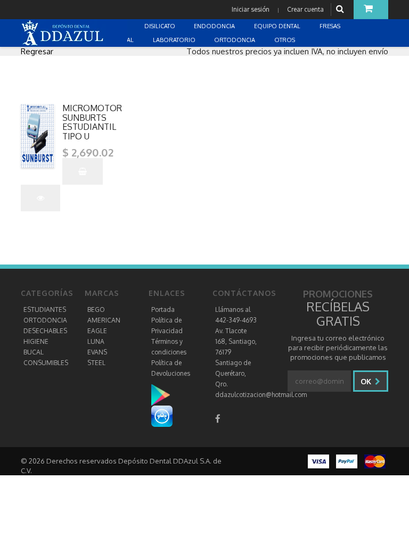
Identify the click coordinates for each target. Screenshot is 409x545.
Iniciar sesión (250, 9)
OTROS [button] (285, 40)
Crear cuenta (305, 9)
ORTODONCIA (45, 320)
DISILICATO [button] (160, 26)
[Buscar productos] (341, 9)
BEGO (96, 309)
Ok (367, 381)
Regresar (37, 51)
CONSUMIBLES (45, 363)
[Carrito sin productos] (371, 9)
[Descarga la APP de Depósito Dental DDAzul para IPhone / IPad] (162, 415)
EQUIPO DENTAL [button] (278, 26)
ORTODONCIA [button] (235, 40)
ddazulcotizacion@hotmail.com (261, 395)
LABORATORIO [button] (175, 40)
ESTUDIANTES (44, 309)
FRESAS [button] (331, 26)
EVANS (97, 352)
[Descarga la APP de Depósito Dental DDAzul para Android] (166, 394)
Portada (163, 309)
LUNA (95, 341)
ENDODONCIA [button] (215, 26)
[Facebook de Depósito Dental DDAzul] (217, 418)
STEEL (96, 363)
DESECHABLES (45, 331)
